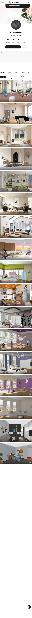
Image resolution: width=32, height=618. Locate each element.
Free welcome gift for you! (13, 5)
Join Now (28, 2)
